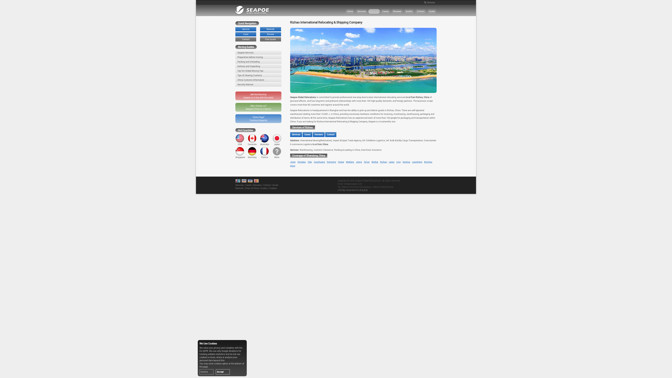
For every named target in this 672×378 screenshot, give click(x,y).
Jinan (293, 162)
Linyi (398, 162)
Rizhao (383, 162)
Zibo (310, 162)
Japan (277, 144)
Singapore (240, 157)
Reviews (397, 11)
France (264, 157)
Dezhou (406, 162)
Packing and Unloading (248, 62)
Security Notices (245, 84)
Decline (204, 372)
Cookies (273, 188)
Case (245, 34)
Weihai (375, 162)
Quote (432, 11)
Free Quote (270, 39)
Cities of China (252, 188)
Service (245, 29)
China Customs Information (250, 80)
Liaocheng (417, 162)
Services (361, 11)
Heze (292, 166)
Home (350, 11)
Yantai (341, 162)
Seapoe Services (245, 52)
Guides (409, 11)
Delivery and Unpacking (248, 66)
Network (374, 11)
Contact (421, 11)
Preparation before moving (250, 57)
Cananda (252, 144)
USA (240, 144)
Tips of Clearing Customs (249, 75)
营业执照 (363, 190)
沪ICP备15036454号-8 (348, 190)
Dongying (331, 162)
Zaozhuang (319, 162)
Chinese (431, 2)
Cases (385, 11)
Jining (359, 162)
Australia (264, 144)
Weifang (350, 162)
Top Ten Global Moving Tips (250, 71)
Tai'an (367, 162)
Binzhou (428, 162)
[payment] (250, 181)
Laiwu (391, 162)
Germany (252, 157)
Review (270, 34)
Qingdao (302, 162)
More (276, 157)
